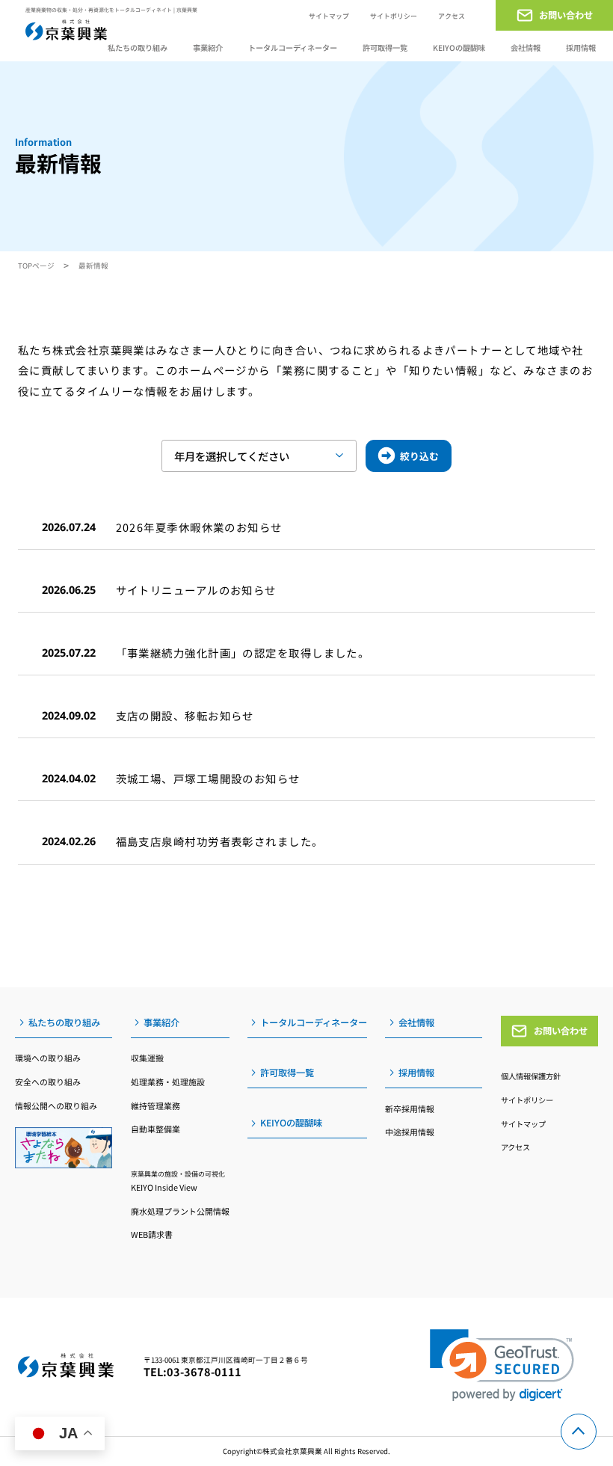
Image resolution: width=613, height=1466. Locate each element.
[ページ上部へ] (579, 1432)
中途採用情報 (409, 1132)
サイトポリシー (393, 16)
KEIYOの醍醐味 (459, 47)
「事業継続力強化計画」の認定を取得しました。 (243, 652)
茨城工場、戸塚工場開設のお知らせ (208, 778)
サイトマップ (329, 16)
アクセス (451, 16)
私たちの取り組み (137, 48)
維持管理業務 (155, 1105)
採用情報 (581, 48)
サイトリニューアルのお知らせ (196, 590)
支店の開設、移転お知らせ (185, 715)
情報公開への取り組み (56, 1105)
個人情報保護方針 (531, 1076)
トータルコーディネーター (292, 47)
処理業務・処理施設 (168, 1082)
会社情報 (525, 47)
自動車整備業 (155, 1129)
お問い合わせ (561, 1030)
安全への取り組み (48, 1082)
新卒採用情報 (409, 1108)
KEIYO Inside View (178, 1181)
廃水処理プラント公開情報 (180, 1211)
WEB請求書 (152, 1234)
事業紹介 (208, 48)
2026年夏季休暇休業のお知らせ (199, 527)
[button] (502, 1365)
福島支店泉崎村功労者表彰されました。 (220, 841)
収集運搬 (147, 1058)
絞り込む (419, 456)
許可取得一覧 (385, 47)
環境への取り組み (48, 1058)
